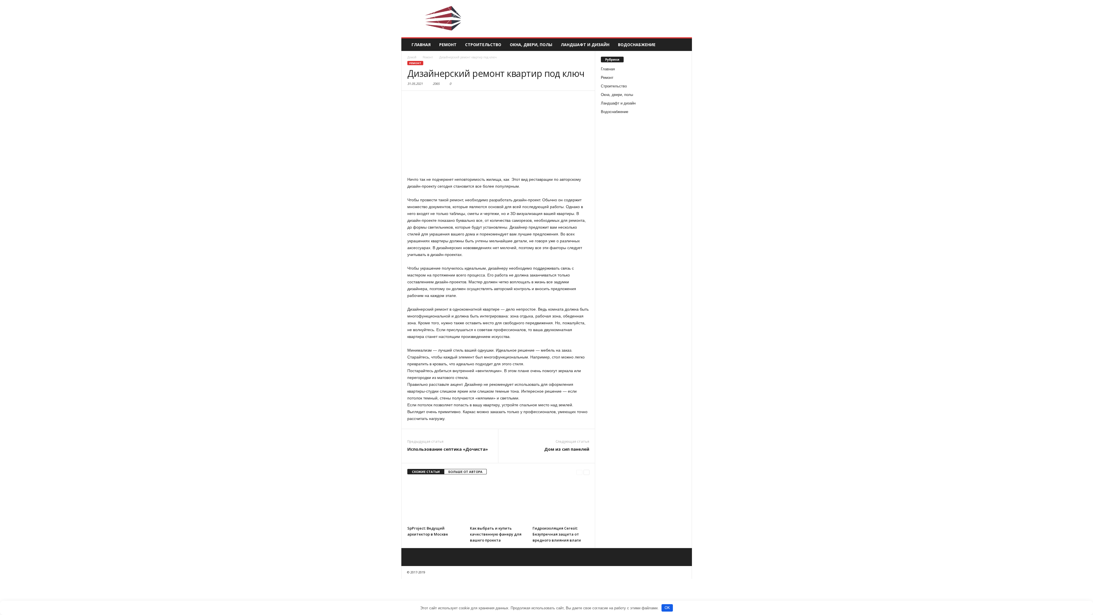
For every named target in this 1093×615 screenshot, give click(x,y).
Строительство (483, 44)
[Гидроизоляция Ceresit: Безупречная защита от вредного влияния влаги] (561, 501)
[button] (683, 44)
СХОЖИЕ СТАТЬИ (426, 472)
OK (667, 608)
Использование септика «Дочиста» (447, 449)
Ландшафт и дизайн (585, 44)
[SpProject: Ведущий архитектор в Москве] (435, 501)
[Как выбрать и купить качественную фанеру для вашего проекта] (498, 501)
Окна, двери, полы (531, 44)
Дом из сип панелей (566, 449)
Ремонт (448, 44)
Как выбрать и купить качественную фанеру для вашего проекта (495, 534)
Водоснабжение (637, 44)
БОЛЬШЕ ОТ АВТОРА (465, 472)
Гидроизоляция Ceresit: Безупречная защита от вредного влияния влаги (557, 534)
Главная (421, 44)
